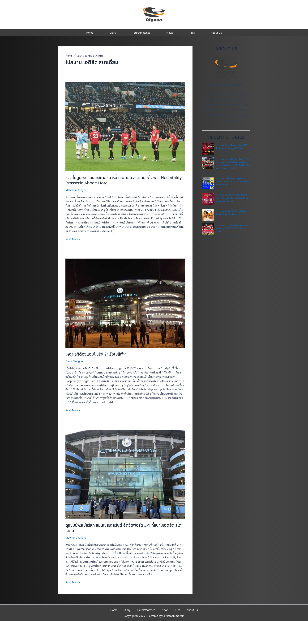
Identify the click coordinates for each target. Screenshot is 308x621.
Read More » (72, 239)
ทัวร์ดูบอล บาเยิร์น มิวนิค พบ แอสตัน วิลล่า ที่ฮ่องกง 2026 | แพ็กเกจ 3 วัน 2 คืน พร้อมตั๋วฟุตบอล (232, 198)
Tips (192, 32)
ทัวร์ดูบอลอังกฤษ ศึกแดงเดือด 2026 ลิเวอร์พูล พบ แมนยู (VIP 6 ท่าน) (231, 146)
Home (89, 32)
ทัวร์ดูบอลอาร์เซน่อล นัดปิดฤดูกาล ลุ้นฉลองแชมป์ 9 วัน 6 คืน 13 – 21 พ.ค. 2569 (231, 228)
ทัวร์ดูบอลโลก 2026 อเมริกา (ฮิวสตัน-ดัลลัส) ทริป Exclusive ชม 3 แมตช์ (231, 212)
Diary (112, 32)
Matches (70, 190)
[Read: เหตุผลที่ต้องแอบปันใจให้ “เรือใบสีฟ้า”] (125, 303)
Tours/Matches (141, 32)
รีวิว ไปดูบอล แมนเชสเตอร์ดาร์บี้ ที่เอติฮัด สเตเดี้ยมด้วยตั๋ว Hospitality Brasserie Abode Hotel (123, 180)
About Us (216, 32)
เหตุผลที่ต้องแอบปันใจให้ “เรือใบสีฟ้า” (95, 354)
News (169, 32)
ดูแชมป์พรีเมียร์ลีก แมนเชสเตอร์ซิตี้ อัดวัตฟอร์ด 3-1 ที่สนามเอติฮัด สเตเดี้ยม (123, 528)
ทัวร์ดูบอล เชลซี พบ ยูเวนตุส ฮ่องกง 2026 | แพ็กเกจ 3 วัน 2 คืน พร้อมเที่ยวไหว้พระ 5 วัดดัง (232, 181)
